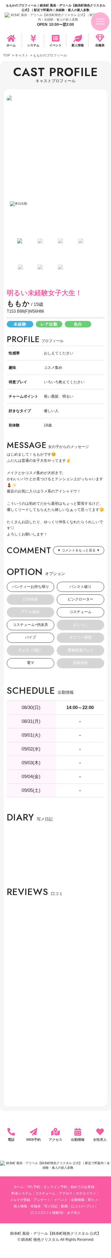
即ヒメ (93, 1200)
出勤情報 (77, 1139)
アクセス (55, 1139)
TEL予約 (33, 1187)
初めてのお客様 (82, 1187)
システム (33, 45)
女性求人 (100, 1139)
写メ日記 (51, 1206)
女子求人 (73, 1212)
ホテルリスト (86, 1193)
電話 (11, 1139)
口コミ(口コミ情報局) (47, 1212)
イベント (55, 45)
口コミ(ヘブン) (82, 1206)
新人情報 (78, 45)
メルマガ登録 (20, 1200)
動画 (64, 1206)
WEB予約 (33, 1139)
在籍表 (100, 45)
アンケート (42, 1200)
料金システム (21, 1193)
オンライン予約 (55, 1187)
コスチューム (45, 1193)
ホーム (11, 45)
